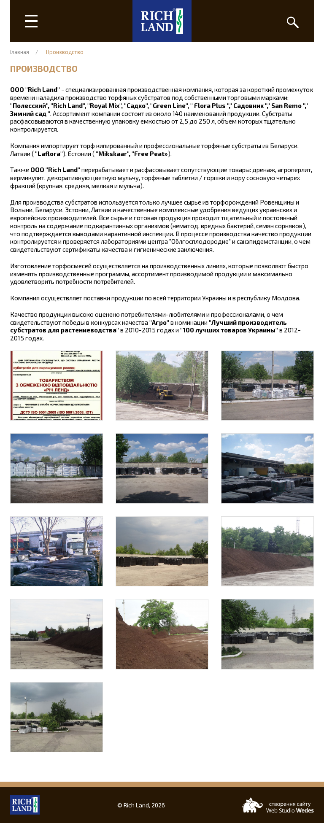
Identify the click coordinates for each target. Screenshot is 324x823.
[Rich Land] (162, 21)
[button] (56, 386)
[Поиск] (293, 21)
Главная (19, 52)
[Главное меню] (31, 21)
